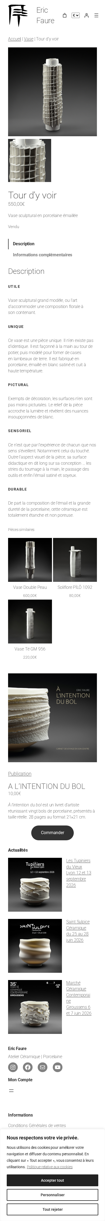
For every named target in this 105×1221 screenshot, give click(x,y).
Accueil (14, 38)
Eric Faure (17, 1048)
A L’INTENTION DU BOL (46, 786)
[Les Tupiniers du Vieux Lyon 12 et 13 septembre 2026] (35, 886)
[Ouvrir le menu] (96, 15)
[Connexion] (86, 15)
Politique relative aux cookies (50, 1167)
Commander (52, 832)
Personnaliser (53, 1195)
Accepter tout (52, 1180)
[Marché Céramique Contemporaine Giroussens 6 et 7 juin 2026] (35, 1008)
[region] (52, 1175)
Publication (20, 773)
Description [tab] (23, 243)
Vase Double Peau (30, 587)
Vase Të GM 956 (30, 649)
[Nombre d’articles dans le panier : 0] (64, 15)
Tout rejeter (53, 1209)
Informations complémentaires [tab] (42, 254)
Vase (28, 38)
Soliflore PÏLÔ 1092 (75, 587)
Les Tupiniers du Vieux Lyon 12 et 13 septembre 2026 (78, 872)
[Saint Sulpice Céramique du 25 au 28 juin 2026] (35, 947)
